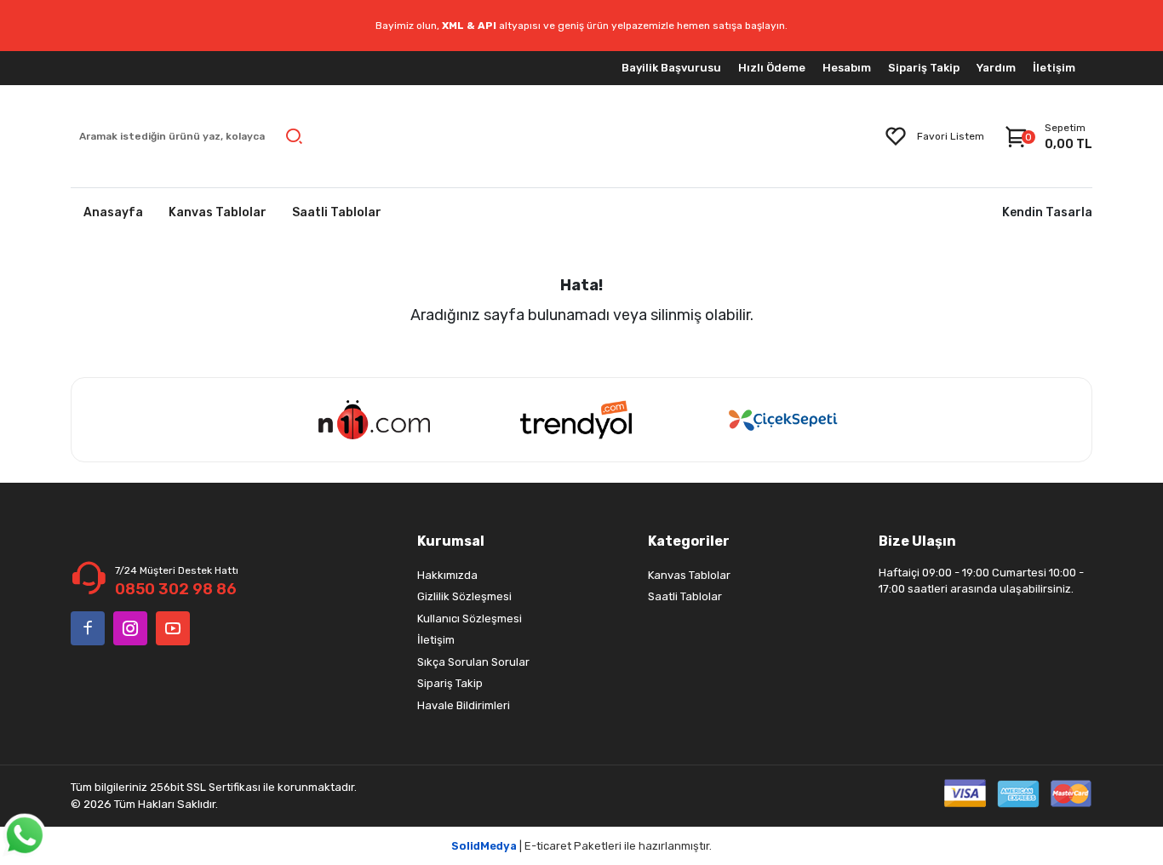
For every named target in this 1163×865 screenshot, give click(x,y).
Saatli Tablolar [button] (336, 212)
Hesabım (846, 67)
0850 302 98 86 (176, 589)
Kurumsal (450, 541)
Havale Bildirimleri (463, 705)
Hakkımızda (447, 575)
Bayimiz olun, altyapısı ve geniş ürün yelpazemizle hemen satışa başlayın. (581, 26)
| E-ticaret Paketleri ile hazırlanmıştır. (581, 845)
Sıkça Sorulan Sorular (473, 662)
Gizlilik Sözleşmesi (464, 596)
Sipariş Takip (924, 67)
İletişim (1054, 67)
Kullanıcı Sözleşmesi (469, 618)
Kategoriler (689, 541)
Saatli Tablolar (685, 596)
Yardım (996, 67)
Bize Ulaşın (917, 541)
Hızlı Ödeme (771, 67)
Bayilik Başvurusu (671, 67)
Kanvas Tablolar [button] (217, 212)
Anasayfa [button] (113, 212)
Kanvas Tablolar (689, 575)
